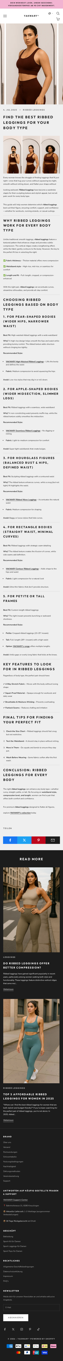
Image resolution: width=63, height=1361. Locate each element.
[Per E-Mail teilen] (53, 840)
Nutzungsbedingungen (13, 1161)
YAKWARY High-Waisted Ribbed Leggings (25, 361)
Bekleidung (8, 1236)
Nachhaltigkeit (9, 1166)
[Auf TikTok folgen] (38, 1329)
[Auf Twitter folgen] (13, 1329)
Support (6, 1181)
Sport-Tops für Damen (12, 1251)
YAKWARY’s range (21, 646)
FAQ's (6, 1281)
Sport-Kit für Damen (12, 1241)
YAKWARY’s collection (20, 813)
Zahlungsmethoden (11, 1171)
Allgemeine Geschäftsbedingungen (18, 1266)
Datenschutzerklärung (12, 1271)
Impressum (8, 1276)
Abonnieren (16, 1317)
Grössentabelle (9, 1156)
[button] (50, 13)
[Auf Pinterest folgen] (30, 1329)
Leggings (9, 957)
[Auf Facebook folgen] (4, 1329)
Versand (6, 1147)
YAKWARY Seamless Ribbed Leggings (23, 430)
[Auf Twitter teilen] (24, 840)
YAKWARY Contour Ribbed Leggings (22, 568)
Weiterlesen (8, 989)
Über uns (7, 1142)
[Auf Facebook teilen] (10, 840)
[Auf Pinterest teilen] (39, 840)
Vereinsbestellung (11, 1176)
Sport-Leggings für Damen (14, 1246)
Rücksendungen (10, 1152)
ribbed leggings (34, 110)
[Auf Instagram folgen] (21, 1329)
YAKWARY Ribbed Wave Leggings (21, 499)
